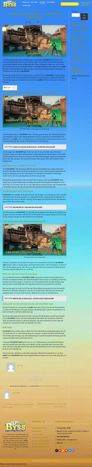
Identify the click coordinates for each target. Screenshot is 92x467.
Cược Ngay (85, 4)
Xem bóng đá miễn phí (69, 4)
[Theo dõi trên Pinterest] (59, 450)
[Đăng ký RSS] (63, 450)
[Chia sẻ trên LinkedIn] (41, 379)
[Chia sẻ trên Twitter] (31, 379)
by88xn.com (57, 460)
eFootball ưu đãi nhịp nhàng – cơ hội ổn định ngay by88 (79, 47)
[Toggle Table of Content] (13, 87)
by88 (40, 386)
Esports (42, 2)
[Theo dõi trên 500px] (69, 450)
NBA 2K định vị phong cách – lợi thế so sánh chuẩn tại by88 (80, 62)
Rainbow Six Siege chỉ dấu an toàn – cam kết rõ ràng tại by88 (80, 31)
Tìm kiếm (74, 11)
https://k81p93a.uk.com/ (71, 443)
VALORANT (46, 386)
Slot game (34, 2)
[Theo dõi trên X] (56, 450)
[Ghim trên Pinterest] (37, 379)
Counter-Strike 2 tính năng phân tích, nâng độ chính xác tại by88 (80, 54)
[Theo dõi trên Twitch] (72, 450)
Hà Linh (41, 22)
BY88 (4, 434)
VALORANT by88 (53, 386)
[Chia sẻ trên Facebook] (28, 379)
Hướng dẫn (26, 5)
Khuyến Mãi (51, 2)
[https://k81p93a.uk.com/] (10, 4)
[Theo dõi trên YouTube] (66, 450)
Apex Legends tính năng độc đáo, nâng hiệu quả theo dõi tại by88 (79, 39)
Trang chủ (25, 2)
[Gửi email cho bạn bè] (34, 379)
